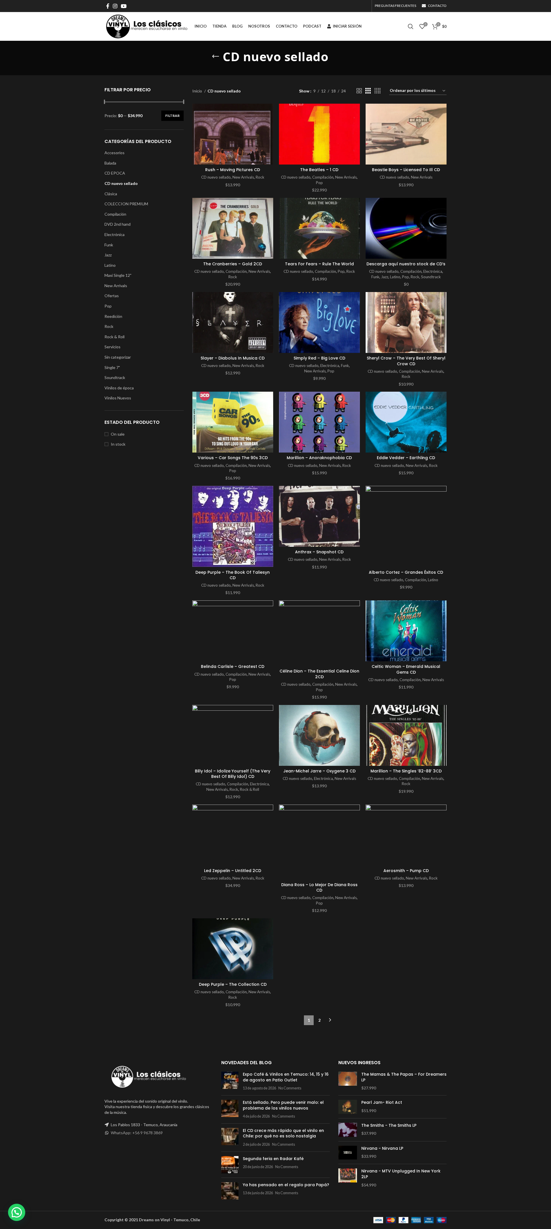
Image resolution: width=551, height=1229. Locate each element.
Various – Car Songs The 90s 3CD (233, 458)
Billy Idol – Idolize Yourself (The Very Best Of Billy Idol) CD (232, 774)
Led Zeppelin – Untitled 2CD (232, 871)
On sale (118, 434)
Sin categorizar (117, 357)
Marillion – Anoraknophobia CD (319, 458)
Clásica (110, 193)
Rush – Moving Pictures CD (232, 170)
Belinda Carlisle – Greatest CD (232, 666)
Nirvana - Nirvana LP (382, 1148)
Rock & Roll (114, 336)
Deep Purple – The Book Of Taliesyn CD (232, 575)
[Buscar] (410, 26)
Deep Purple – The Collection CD (233, 984)
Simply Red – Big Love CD (319, 358)
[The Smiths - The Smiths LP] (347, 1130)
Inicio (197, 90)
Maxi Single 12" (117, 275)
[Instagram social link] (115, 6)
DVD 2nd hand (117, 224)
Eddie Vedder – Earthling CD (406, 458)
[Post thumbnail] (229, 1081)
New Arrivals (115, 285)
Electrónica (114, 234)
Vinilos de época (119, 387)
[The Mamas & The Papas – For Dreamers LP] (347, 1081)
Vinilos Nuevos (117, 397)
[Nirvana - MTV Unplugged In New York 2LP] (347, 1178)
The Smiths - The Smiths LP (388, 1125)
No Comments (289, 1088)
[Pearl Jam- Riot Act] (347, 1107)
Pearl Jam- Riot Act (381, 1102)
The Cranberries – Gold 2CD (232, 264)
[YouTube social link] (123, 6)
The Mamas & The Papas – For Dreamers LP (404, 1077)
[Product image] (232, 134)
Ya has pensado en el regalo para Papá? (286, 1185)
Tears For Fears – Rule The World (319, 264)
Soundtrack (114, 377)
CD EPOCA (114, 173)
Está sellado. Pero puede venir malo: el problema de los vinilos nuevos (283, 1105)
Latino (110, 265)
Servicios (112, 346)
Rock (108, 326)
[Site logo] (146, 26)
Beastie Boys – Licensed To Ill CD (406, 170)
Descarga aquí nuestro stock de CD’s (405, 264)
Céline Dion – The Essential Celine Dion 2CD (319, 674)
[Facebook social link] (107, 6)
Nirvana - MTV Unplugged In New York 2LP (401, 1174)
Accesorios (114, 152)
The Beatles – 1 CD (319, 170)
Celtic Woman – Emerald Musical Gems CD (406, 669)
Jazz (108, 254)
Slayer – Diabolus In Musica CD (233, 358)
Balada (110, 163)
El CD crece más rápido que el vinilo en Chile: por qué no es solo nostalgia (283, 1133)
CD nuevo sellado (121, 183)
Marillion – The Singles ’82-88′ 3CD (406, 771)
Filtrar (172, 115)
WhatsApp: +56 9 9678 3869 (137, 1132)
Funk (108, 244)
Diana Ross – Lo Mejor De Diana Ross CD (319, 887)
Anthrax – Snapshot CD (319, 552)
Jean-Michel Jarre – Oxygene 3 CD (319, 771)
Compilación (115, 214)
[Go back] (215, 56)
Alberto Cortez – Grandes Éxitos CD (406, 572)
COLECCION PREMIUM (126, 203)
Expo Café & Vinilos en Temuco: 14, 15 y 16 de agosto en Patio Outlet (286, 1077)
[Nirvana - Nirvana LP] (347, 1153)
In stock (118, 444)
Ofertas (111, 295)
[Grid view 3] (368, 90)
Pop (108, 306)
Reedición (113, 316)
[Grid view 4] (378, 90)
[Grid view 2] (359, 90)
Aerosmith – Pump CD (406, 871)
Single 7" (112, 367)
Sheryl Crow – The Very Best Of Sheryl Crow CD (406, 361)
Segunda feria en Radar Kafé (273, 1159)
